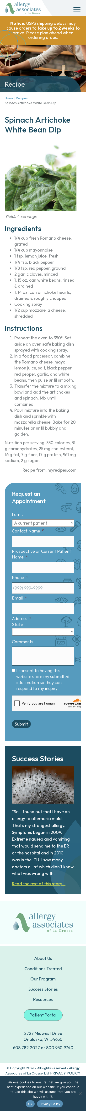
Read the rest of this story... (38, 883)
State (17, 624)
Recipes (22, 98)
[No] (80, 1093)
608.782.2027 (26, 1047)
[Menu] (76, 9)
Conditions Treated (43, 968)
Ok (30, 1104)
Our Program (43, 979)
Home (9, 98)
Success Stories (43, 989)
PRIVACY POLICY (65, 1073)
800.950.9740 (59, 1047)
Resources (43, 999)
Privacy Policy (49, 1104)
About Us (43, 958)
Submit (21, 724)
